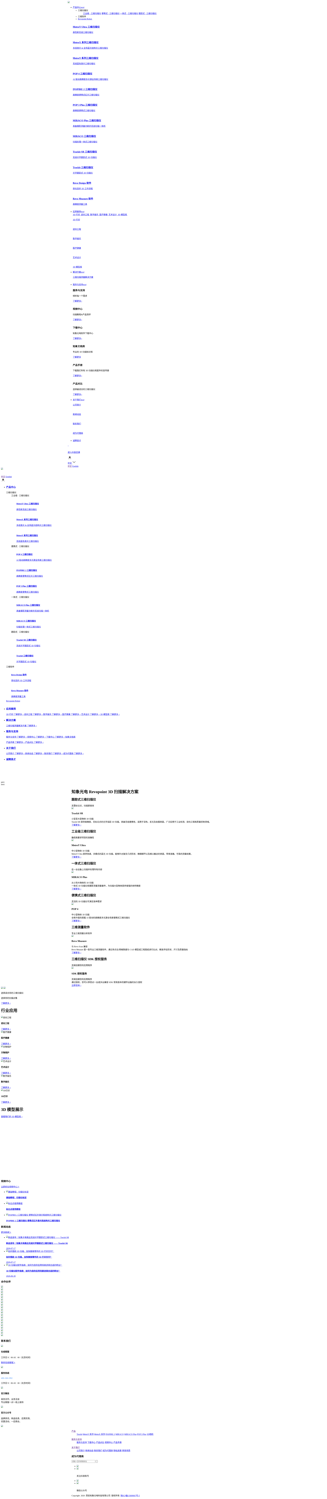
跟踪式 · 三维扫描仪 (148, 13)
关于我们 (78, 400)
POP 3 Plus (141, 1434)
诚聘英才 (77, 440)
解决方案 (78, 272)
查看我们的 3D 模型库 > (12, 1117)
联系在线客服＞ (8, 1362)
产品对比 (100, 1442)
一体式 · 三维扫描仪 (129, 13)
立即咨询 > (76, 985)
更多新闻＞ (6, 1232)
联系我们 (98, 1451)
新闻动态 (89, 1451)
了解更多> (77, 301)
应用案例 (78, 211)
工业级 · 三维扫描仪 (92, 13)
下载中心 (91, 1442)
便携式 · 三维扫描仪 (111, 13)
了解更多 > (76, 825)
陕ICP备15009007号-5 (130, 1496)
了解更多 (77, 357)
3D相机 (150, 1434)
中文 (70, 466)
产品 (74, 1431)
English (75, 466)
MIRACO (119, 1434)
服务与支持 (79, 284)
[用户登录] (70, 459)
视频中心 (109, 1442)
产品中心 (78, 7)
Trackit (79, 1434)
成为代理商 (108, 1451)
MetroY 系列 (88, 1434)
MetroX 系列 (99, 1434)
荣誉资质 (126, 1451)
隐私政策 (117, 1451)
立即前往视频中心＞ (10, 1187)
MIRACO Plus (130, 1434)
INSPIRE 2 (110, 1434)
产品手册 (117, 1442)
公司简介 (81, 1451)
